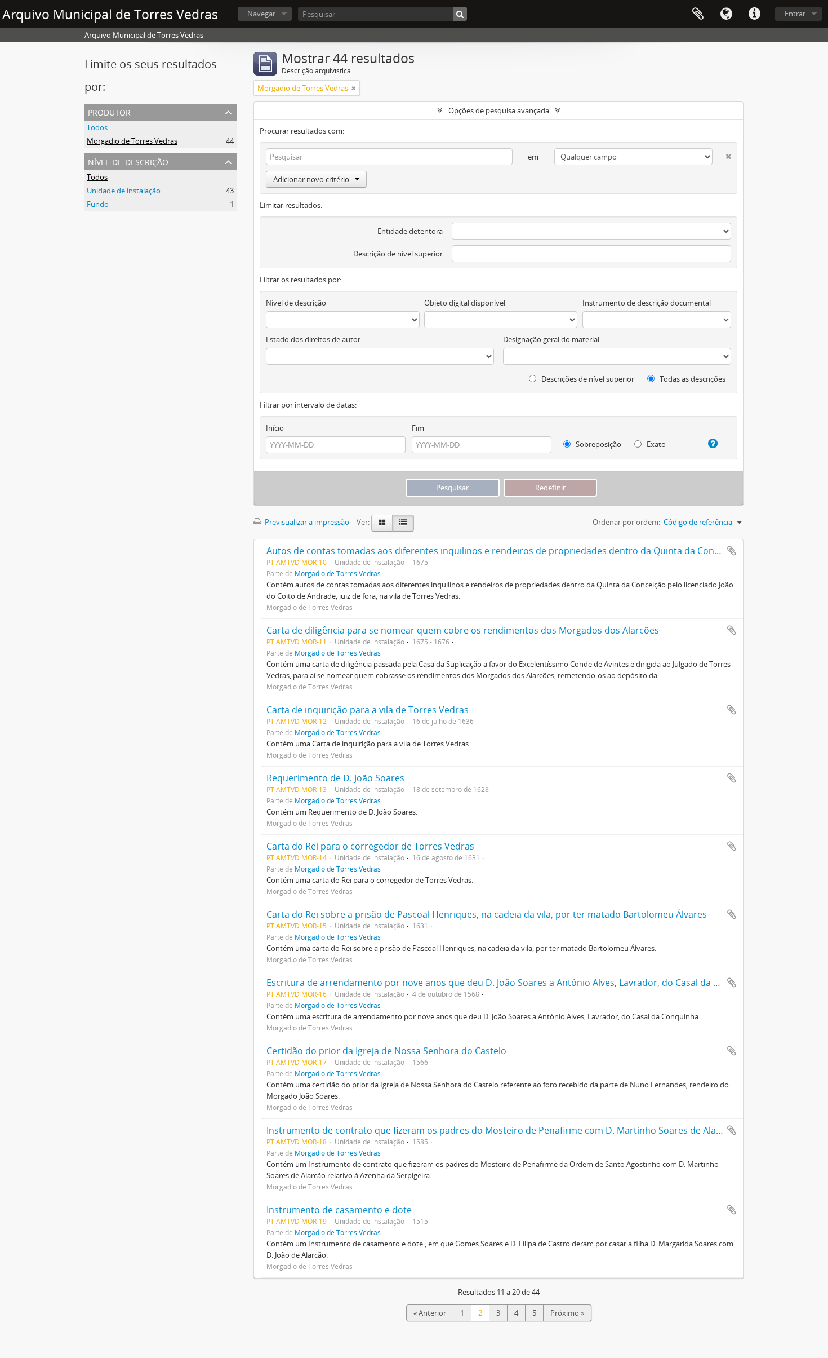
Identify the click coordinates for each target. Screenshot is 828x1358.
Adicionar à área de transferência (731, 550)
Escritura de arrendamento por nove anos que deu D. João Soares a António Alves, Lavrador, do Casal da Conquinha (513, 982)
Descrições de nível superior (587, 379)
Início (275, 428)
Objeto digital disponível (464, 303)
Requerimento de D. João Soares (335, 778)
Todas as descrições (691, 379)
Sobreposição (597, 444)
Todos (97, 127)
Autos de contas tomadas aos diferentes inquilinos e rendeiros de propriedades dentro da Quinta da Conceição (503, 551)
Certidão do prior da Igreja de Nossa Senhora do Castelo (386, 1051)
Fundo (98, 204)
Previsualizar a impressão (306, 522)
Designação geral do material (551, 339)
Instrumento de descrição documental (646, 303)
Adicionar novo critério (311, 179)
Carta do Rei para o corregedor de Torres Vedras (370, 846)
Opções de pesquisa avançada (498, 110)
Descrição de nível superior (398, 254)
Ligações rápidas (754, 14)
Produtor (109, 111)
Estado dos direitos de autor (313, 339)
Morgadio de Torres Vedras (132, 141)
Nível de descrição (128, 161)
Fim (418, 428)
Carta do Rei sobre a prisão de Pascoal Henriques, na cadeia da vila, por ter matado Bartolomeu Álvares (486, 914)
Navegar (261, 13)
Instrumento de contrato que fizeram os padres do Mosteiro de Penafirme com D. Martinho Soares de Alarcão (500, 1130)
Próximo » (567, 1313)
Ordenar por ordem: (626, 522)
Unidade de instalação (124, 190)
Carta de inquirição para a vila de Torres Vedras (367, 710)
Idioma (726, 14)
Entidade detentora (410, 231)
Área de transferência (698, 14)
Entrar (795, 13)
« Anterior (429, 1313)
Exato (655, 444)
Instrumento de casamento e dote (339, 1210)
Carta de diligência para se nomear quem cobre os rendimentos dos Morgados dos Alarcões (462, 630)
